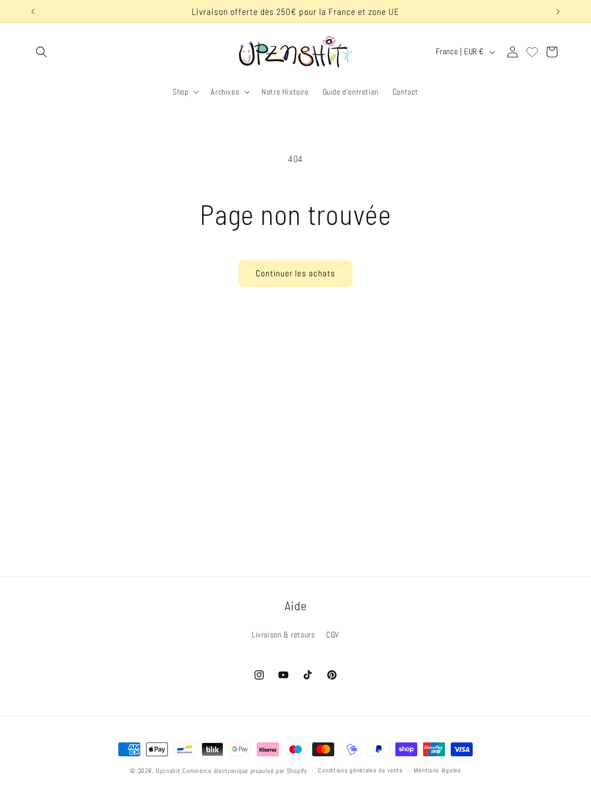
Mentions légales (437, 770)
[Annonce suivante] (558, 11)
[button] (41, 52)
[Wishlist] (532, 52)
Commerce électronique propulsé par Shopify (244, 771)
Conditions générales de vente (360, 770)
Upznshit (168, 771)
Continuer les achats (295, 273)
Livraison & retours (283, 634)
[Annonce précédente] (33, 11)
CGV (332, 634)
